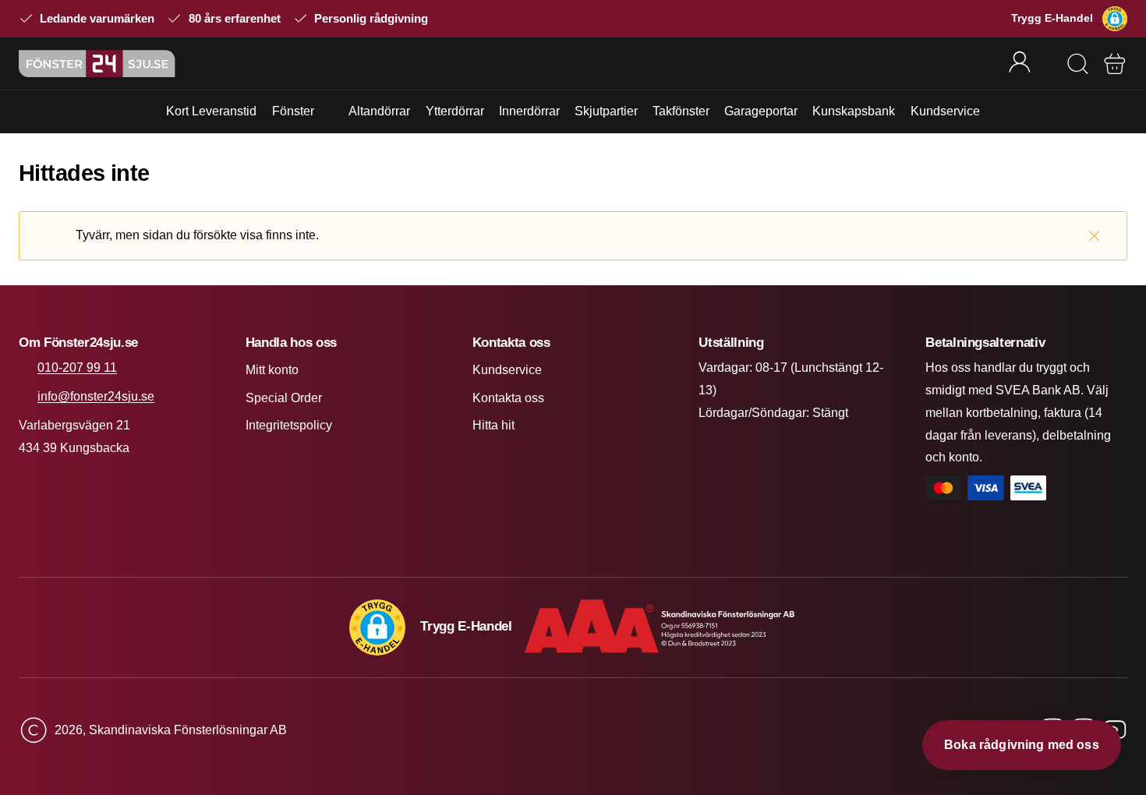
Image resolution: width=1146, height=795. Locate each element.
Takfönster (681, 111)
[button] (1114, 18)
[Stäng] (1094, 236)
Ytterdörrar (455, 111)
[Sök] (1077, 63)
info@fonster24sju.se (95, 396)
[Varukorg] (1114, 63)
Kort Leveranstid (211, 111)
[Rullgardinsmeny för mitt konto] (1029, 63)
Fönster (293, 111)
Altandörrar (379, 111)
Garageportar (761, 111)
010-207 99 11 (77, 367)
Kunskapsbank (853, 111)
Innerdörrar (529, 111)
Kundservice (945, 111)
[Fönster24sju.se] (97, 63)
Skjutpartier (606, 111)
